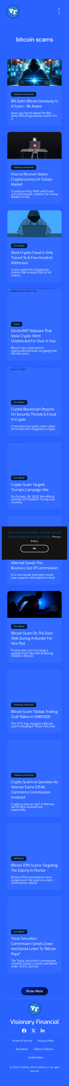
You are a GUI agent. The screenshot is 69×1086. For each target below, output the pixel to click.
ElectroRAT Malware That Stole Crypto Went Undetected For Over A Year (33, 336)
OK (34, 548)
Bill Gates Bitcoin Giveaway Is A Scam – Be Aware (34, 104)
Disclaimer (22, 1049)
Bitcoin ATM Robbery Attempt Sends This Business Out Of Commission (34, 563)
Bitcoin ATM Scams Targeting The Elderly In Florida (34, 868)
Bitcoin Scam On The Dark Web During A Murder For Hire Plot (31, 638)
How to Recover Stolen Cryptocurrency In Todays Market (31, 179)
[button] (34, 991)
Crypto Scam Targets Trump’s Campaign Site (30, 487)
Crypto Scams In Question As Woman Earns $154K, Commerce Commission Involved (34, 790)
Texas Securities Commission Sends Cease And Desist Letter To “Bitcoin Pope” (33, 946)
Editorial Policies (43, 1049)
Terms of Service (22, 1041)
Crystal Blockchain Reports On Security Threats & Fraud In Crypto (33, 414)
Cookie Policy (36, 1057)
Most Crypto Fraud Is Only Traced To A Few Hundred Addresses (32, 257)
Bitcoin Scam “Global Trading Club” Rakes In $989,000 (34, 714)
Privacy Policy (46, 1041)
